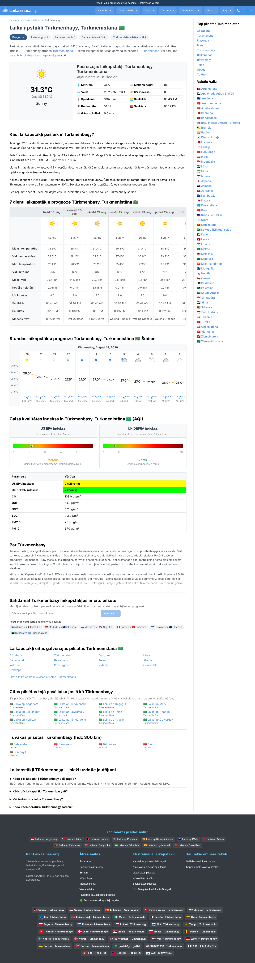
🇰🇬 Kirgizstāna (206, 224)
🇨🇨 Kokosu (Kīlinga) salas (214, 229)
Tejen (102, 660)
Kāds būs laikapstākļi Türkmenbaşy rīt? (40, 791)
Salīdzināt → (110, 613)
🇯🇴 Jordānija (205, 190)
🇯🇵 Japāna (204, 181)
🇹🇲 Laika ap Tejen (110, 713)
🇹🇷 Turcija (203, 322)
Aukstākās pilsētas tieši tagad (149, 866)
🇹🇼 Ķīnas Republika (210, 215)
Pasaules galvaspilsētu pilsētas (97, 894)
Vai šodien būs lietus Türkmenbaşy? (38, 799)
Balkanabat (17, 660)
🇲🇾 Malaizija (205, 254)
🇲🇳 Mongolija (205, 268)
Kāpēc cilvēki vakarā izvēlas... (203, 866)
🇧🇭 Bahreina (205, 113)
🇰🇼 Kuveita (204, 234)
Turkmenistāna (31, 20)
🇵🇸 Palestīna (205, 288)
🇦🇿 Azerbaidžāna (208, 108)
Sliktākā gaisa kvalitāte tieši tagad (152, 889)
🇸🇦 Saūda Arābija (208, 292)
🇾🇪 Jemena (204, 186)
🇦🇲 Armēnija (205, 98)
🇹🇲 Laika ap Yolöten (23, 721)
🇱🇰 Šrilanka (204, 307)
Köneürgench (62, 665)
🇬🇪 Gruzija (204, 147)
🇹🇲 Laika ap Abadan (156, 713)
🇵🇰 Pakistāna (205, 283)
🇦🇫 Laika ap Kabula (97, 839)
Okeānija (168, 10)
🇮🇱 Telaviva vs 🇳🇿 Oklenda (166, 627)
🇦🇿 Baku (148, 745)
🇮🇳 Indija (202, 156)
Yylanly (103, 665)
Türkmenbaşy (206, 50)
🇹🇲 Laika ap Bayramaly (69, 713)
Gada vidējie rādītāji (94, 37)
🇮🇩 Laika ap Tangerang (44, 839)
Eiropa (150, 10)
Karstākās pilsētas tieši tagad (149, 861)
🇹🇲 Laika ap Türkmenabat (71, 705)
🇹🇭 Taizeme (204, 317)
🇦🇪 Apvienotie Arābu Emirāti (215, 93)
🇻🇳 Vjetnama (205, 331)
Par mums (85, 861)
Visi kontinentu (87, 883)
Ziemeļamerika (190, 10)
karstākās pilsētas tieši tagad (29, 55)
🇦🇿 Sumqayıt (18, 753)
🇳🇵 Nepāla (203, 273)
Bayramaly (61, 660)
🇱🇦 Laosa (203, 239)
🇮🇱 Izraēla (203, 176)
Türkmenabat (62, 655)
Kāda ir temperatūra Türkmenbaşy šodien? (43, 807)
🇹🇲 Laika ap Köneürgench (70, 721)
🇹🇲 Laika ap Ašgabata (24, 705)
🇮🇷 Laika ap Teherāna (127, 845)
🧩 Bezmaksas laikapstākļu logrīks (99, 900)
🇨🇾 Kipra (202, 220)
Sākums (14, 20)
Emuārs (83, 872)
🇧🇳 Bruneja (204, 127)
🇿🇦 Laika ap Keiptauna (67, 845)
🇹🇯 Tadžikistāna (207, 312)
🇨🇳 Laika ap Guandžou (187, 845)
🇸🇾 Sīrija (202, 302)
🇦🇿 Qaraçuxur (63, 745)
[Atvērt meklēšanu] (239, 10)
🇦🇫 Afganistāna (207, 88)
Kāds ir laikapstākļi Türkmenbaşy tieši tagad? (44, 778)
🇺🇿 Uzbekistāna (207, 326)
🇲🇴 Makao (203, 249)
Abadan (148, 660)
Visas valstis (86, 889)
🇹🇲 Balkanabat (19, 745)
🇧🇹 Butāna (204, 132)
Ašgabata (16, 655)
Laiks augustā (39, 37)
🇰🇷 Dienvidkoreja (208, 137)
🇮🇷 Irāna (202, 171)
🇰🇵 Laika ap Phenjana (125, 839)
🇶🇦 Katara (203, 200)
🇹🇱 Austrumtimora (209, 103)
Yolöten (15, 665)
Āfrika (211, 10)
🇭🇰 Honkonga (206, 152)
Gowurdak (150, 665)
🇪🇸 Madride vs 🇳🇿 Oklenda (60, 627)
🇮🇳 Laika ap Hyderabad (157, 845)
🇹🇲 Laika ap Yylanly (112, 721)
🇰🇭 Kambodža (206, 195)
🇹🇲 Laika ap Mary (154, 705)
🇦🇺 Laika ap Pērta (188, 839)
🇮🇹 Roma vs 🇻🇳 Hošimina (131, 627)
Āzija (227, 10)
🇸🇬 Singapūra (206, 297)
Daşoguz (104, 655)
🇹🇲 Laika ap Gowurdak (158, 721)
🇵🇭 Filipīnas (204, 142)
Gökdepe (16, 670)
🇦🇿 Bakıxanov (108, 745)
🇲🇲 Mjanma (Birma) (209, 263)
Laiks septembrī (65, 37)
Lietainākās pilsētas (144, 872)
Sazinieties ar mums (91, 866)
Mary (146, 655)
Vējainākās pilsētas (144, 878)
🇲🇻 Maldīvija (205, 258)
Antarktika (105, 10)
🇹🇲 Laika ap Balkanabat (25, 713)
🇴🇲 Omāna (204, 278)
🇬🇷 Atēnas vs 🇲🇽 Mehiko (25, 627)
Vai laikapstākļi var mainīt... (201, 861)
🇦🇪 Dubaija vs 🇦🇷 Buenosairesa (29, 632)
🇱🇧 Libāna (203, 244)
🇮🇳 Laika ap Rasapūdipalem (157, 839)
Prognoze (18, 37)
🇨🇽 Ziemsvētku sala (210, 341)
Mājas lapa (85, 878)
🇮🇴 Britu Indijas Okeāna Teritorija (218, 122)
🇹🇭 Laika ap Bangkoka (97, 845)
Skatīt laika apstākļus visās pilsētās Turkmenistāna (43, 677)
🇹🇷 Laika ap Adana (213, 839)
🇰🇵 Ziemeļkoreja (207, 336)
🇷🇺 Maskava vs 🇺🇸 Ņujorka (96, 627)
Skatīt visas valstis (148, 2)
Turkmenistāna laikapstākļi (129, 37)
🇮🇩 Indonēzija (206, 161)
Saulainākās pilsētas (144, 883)
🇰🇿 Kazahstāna (207, 205)
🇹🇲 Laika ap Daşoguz (113, 705)
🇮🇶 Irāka (202, 166)
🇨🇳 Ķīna (202, 210)
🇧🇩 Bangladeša (207, 118)
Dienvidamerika (128, 10)
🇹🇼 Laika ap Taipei (72, 839)
